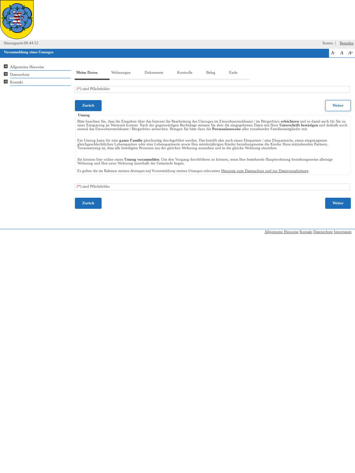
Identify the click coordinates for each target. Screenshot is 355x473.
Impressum (343, 232)
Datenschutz (19, 75)
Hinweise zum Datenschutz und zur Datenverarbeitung (265, 171)
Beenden (347, 43)
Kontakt (16, 82)
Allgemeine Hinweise (27, 67)
